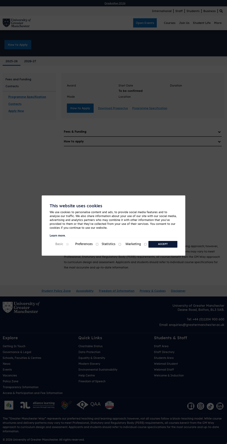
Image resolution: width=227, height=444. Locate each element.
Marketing (133, 244)
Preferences (84, 244)
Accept (163, 244)
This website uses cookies (76, 206)
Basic (59, 244)
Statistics (108, 244)
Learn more (57, 235)
